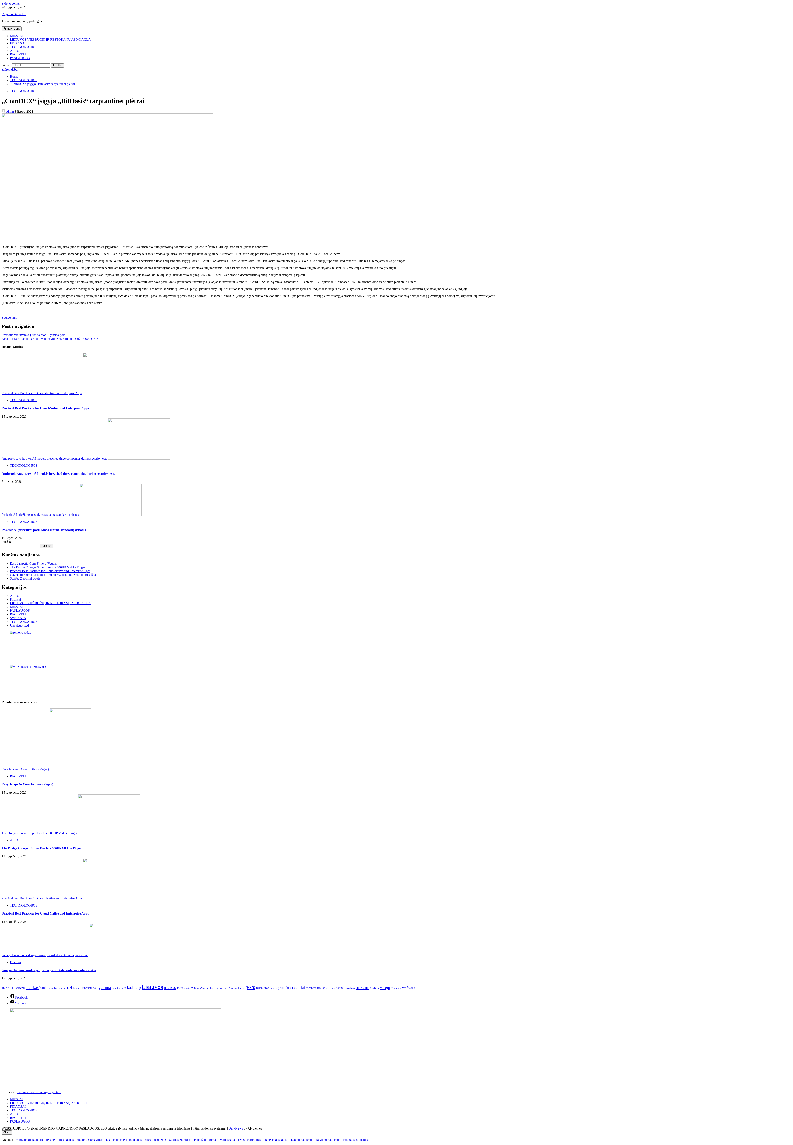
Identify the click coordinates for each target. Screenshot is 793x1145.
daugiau (53, 988)
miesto (187, 988)
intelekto (119, 988)
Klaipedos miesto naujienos (124, 1139)
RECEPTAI (18, 54)
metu (180, 987)
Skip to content (11, 3)
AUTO (14, 50)
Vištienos (396, 988)
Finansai (15, 599)
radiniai (298, 987)
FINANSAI (18, 43)
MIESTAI (16, 36)
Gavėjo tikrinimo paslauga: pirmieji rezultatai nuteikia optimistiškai (53, 574)
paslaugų (239, 987)
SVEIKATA (18, 618)
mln (193, 987)
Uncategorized (19, 625)
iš (125, 987)
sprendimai (349, 988)
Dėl (69, 988)
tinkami (362, 987)
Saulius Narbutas (180, 1139)
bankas (32, 987)
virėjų (385, 987)
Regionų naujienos (328, 1139)
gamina (104, 987)
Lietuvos (152, 986)
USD (373, 987)
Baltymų (20, 987)
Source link (9, 317)
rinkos (321, 987)
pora (250, 987)
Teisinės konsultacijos (59, 1139)
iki (113, 988)
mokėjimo (201, 988)
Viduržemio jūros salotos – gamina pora (33, 335)
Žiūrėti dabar (10, 69)
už (378, 988)
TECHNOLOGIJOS (23, 47)
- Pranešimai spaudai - (276, 1139)
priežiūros (262, 987)
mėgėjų (219, 988)
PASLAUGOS (20, 58)
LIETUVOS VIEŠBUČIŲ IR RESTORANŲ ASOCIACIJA (50, 39)
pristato (273, 988)
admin (10, 111)
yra (404, 987)
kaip (137, 987)
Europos (77, 988)
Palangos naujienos (355, 1139)
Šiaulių (411, 987)
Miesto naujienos (155, 1139)
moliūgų (211, 988)
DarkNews (236, 1128)
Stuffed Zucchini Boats (25, 578)
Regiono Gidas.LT (14, 14)
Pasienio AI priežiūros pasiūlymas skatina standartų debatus (40, 514)
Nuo (231, 988)
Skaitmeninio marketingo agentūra (39, 1092)
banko (44, 988)
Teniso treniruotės (249, 1139)
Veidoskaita (227, 1139)
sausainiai (330, 988)
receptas (311, 987)
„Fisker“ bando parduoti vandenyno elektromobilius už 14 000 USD (50, 338)
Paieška (7, 541)
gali (95, 987)
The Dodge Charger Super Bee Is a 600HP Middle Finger (47, 567)
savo (339, 987)
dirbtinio (62, 988)
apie (4, 987)
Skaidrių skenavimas (89, 1139)
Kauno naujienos (302, 1139)
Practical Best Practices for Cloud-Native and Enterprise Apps (42, 393)
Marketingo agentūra (29, 1139)
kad (130, 987)
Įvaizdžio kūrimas (205, 1139)
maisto (170, 987)
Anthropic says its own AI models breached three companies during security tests (54, 458)
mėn (226, 988)
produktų (284, 988)
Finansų (87, 987)
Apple (11, 988)
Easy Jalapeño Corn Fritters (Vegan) (33, 563)
